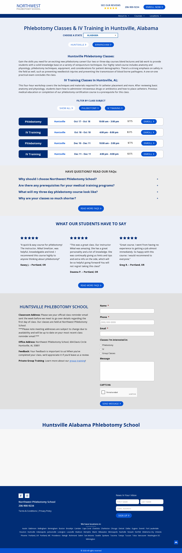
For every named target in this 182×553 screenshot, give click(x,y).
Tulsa (134, 535)
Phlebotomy (89, 108)
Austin (24, 528)
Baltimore (32, 528)
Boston (62, 528)
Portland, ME (45, 535)
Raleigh (65, 535)
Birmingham (102, 44)
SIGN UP (122, 515)
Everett (142, 528)
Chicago (114, 528)
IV (103, 349)
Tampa (121, 535)
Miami (94, 532)
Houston (22, 532)
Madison (78, 532)
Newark (130, 532)
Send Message (110, 403)
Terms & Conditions (28, 511)
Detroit (121, 528)
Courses (138, 15)
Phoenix (24, 535)
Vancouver (142, 535)
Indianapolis (41, 532)
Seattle (98, 535)
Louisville (70, 532)
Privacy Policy (45, 511)
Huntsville (77, 44)
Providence (56, 535)
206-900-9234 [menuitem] (132, 7)
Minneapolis (113, 532)
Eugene (135, 528)
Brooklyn (69, 528)
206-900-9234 (26, 505)
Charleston (105, 528)
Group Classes (108, 353)
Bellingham (42, 528)
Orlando (158, 532)
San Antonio (89, 535)
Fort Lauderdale (152, 528)
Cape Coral (86, 528)
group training (77, 360)
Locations (154, 15)
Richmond (73, 535)
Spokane (105, 535)
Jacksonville (51, 532)
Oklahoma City (148, 532)
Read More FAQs (90, 208)
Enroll (148, 121)
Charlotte (96, 528)
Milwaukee (102, 532)
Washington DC (154, 535)
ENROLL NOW (153, 7)
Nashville (122, 532)
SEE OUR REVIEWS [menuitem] (110, 5)
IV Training (113, 108)
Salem (80, 535)
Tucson (128, 535)
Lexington (61, 532)
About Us (122, 15)
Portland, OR (33, 535)
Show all (65, 108)
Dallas (128, 528)
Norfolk (138, 532)
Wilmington (90, 539)
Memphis (87, 532)
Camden (77, 528)
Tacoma (113, 535)
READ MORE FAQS (90, 285)
